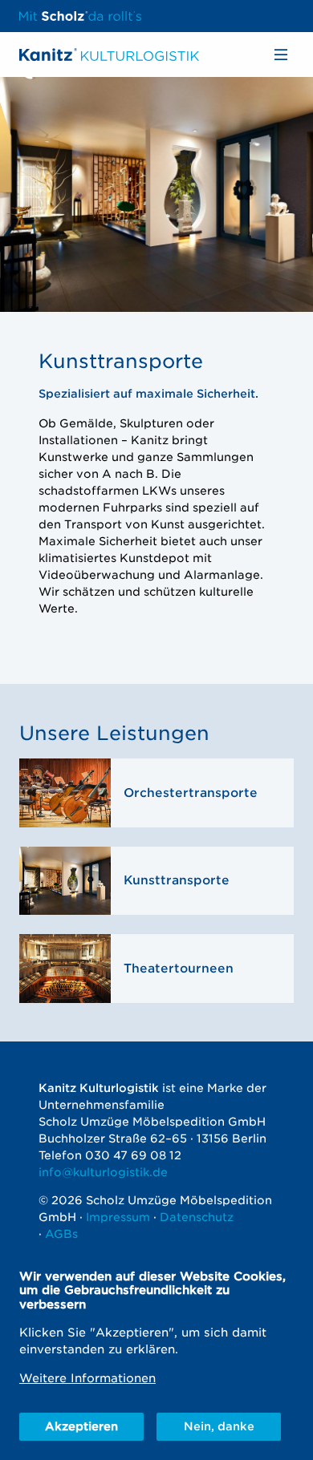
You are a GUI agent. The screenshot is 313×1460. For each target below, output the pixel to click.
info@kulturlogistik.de (103, 1172)
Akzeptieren (81, 1426)
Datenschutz (197, 1217)
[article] (156, 792)
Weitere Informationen (87, 1378)
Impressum (118, 1217)
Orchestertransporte (191, 793)
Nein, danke (219, 1426)
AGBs (61, 1233)
